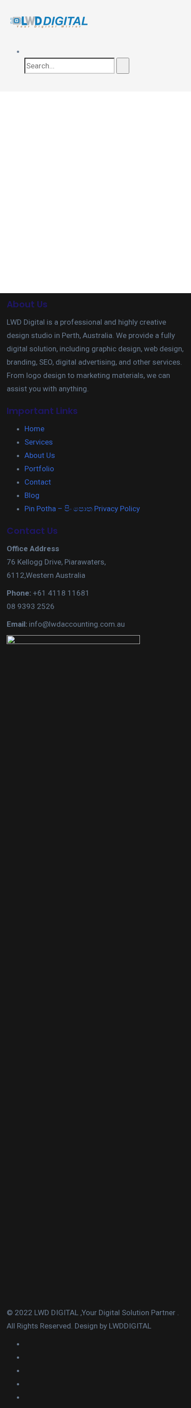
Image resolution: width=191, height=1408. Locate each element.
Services (38, 442)
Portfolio (39, 468)
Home (34, 428)
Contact (37, 481)
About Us (39, 455)
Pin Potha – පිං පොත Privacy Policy (82, 508)
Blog (32, 495)
